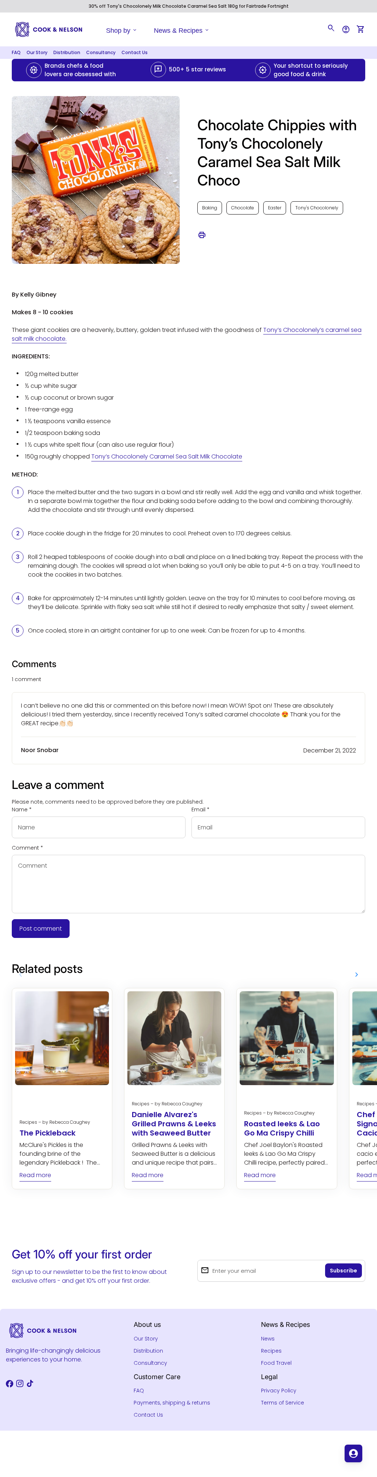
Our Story (37, 52)
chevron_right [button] (356, 975)
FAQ (16, 52)
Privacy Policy (278, 1390)
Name (22, 809)
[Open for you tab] (353, 1453)
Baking (209, 208)
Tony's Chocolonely (316, 208)
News (268, 1338)
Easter (274, 208)
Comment (27, 847)
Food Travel (276, 1363)
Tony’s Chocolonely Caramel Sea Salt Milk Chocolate (166, 456)
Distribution (66, 52)
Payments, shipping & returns (172, 1402)
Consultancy (101, 52)
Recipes (271, 1350)
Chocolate (242, 208)
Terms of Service (282, 1402)
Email (200, 809)
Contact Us (134, 52)
